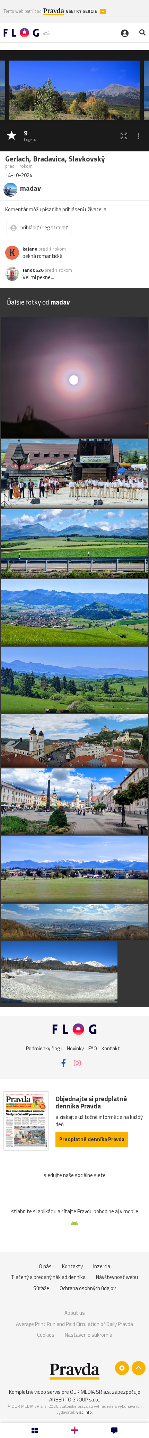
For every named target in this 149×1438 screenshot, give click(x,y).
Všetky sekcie (82, 11)
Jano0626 (33, 270)
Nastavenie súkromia (88, 1334)
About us (74, 1313)
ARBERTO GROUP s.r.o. (74, 1400)
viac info (84, 1412)
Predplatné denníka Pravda (91, 1139)
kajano (30, 248)
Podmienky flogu (44, 1048)
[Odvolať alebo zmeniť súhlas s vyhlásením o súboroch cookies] (122, 1368)
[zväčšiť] (124, 136)
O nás (45, 1266)
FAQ (92, 1048)
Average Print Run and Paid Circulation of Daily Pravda (74, 1324)
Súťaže (41, 1288)
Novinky (75, 1048)
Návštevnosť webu (117, 1277)
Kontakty (72, 1266)
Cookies (45, 1334)
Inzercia (101, 1266)
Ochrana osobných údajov (88, 1288)
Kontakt (111, 1048)
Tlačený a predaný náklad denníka (48, 1277)
